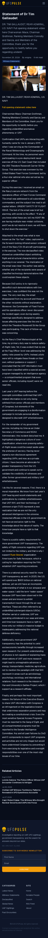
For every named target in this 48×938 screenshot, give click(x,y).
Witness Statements (11, 61)
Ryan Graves (16, 554)
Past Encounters (9, 912)
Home (28, 891)
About (28, 908)
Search (29, 899)
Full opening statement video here (19, 107)
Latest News (7, 891)
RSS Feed (30, 904)
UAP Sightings (8, 908)
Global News (7, 904)
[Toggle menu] (44, 3)
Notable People (32, 895)
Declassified (7, 899)
